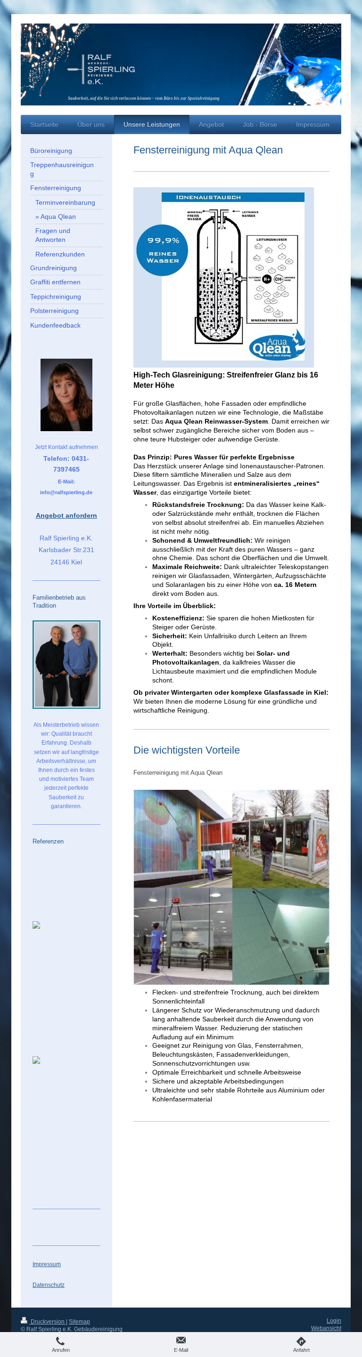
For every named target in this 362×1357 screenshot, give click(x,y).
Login (334, 1320)
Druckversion (47, 1321)
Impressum (47, 1264)
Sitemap (79, 1321)
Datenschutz (49, 1285)
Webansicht (326, 1328)
